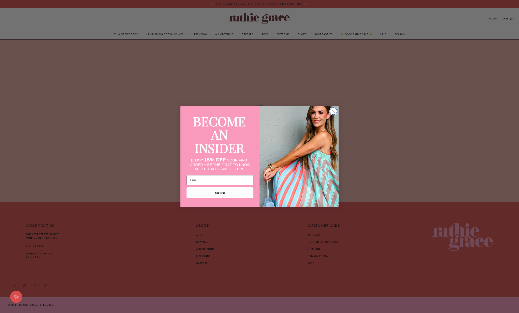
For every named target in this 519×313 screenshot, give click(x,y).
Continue (220, 193)
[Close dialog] (333, 111)
